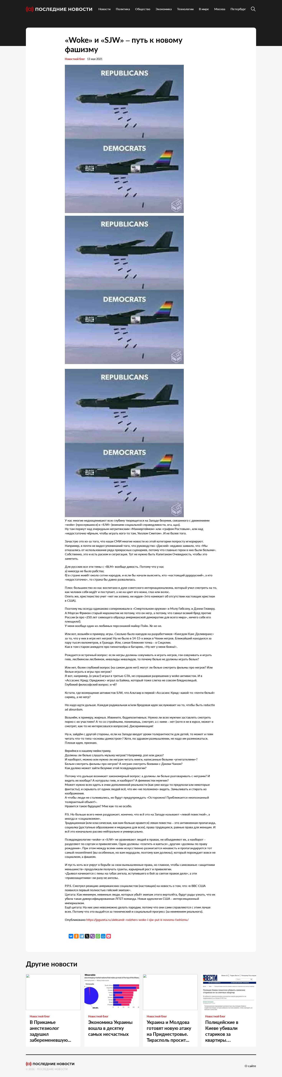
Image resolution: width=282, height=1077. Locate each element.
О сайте (250, 1066)
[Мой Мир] (103, 936)
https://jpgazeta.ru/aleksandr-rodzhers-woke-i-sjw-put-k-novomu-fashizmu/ (137, 919)
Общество (142, 9)
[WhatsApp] (98, 936)
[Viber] (92, 936)
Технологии (185, 9)
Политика (123, 9)
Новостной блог (75, 59)
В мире (204, 9)
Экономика (164, 9)
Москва (219, 9)
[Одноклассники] (76, 936)
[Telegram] (81, 936)
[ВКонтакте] (71, 936)
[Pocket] (108, 936)
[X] (87, 936)
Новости (104, 9)
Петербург (238, 9)
